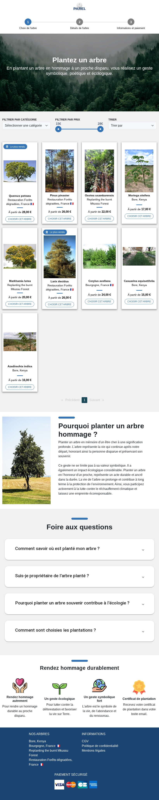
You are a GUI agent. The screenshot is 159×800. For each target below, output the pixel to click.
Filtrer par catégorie (19, 119)
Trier (112, 119)
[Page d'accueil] (79, 6)
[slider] (58, 129)
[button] (79, 549)
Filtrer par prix (67, 119)
